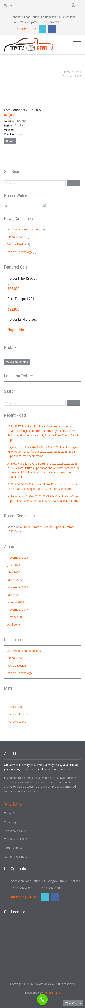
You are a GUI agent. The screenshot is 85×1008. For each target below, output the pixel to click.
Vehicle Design (16, 244)
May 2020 (13, 572)
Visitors (13, 804)
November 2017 (17, 609)
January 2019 (15, 602)
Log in (11, 699)
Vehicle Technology (19, 252)
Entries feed (15, 707)
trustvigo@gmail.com (23, 28)
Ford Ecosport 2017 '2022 (23, 110)
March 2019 (15, 594)
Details (10, 141)
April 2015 (13, 624)
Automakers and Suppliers (24, 229)
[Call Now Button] (42, 999)
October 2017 (16, 617)
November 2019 (17, 587)
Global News (15, 237)
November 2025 (17, 557)
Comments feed (17, 714)
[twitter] (42, 29)
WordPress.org (16, 721)
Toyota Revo (51, 992)
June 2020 (13, 565)
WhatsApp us (73, 1003)
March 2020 (15, 580)
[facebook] (52, 29)
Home (67, 72)
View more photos (17, 362)
